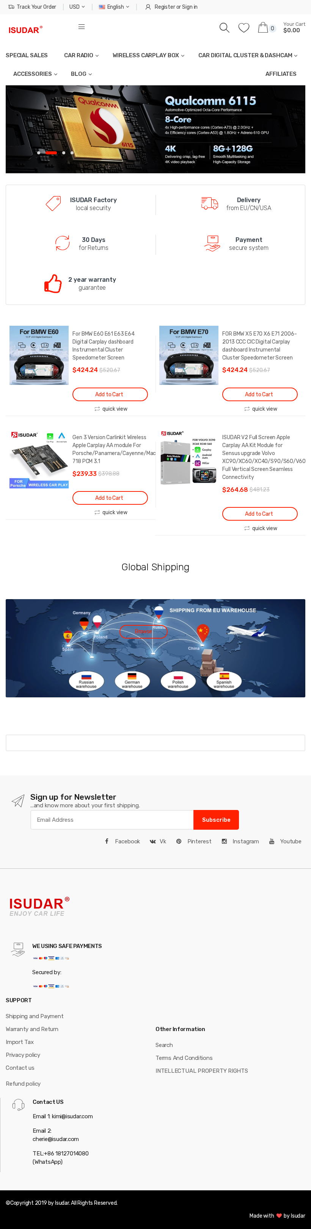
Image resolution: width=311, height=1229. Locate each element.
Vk (163, 841)
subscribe (216, 819)
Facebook (127, 841)
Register (165, 7)
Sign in (190, 7)
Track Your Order (36, 7)
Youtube (290, 841)
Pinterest (199, 841)
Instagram (245, 841)
